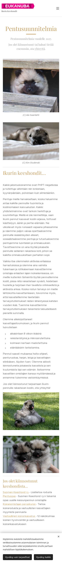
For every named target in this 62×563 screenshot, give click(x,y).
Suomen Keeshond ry (16, 492)
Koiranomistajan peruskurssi (19, 504)
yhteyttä (40, 49)
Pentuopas (9, 496)
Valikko (58, 8)
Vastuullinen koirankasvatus (19, 516)
